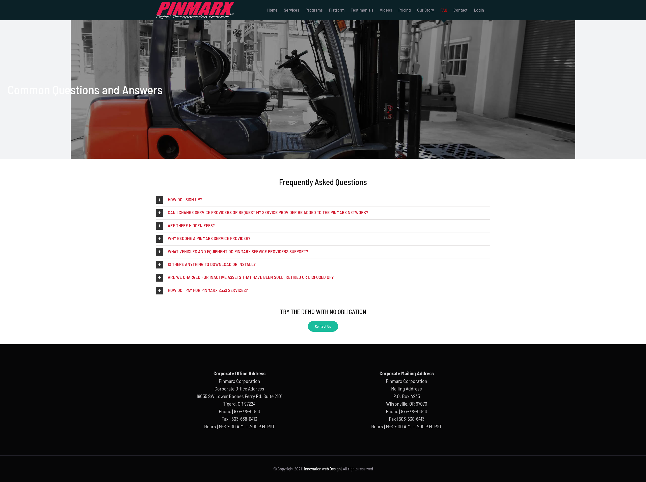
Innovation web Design (322, 468)
